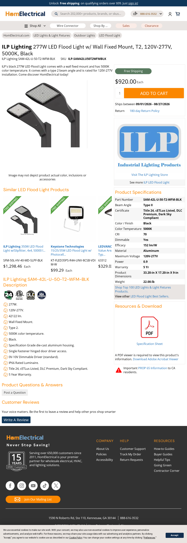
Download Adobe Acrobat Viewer (155, 359)
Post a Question (15, 393)
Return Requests (131, 460)
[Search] (56, 14)
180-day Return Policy (144, 111)
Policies (101, 454)
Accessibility (104, 460)
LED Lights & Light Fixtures (52, 35)
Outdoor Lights (84, 35)
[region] (57, 233)
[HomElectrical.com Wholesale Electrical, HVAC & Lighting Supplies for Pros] (25, 13)
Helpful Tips (162, 460)
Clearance (152, 26)
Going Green (162, 465)
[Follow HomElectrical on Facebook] (10, 485)
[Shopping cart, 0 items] (178, 14)
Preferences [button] (149, 537)
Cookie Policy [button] (75, 537)
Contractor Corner (167, 471)
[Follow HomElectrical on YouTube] (33, 485)
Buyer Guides (163, 454)
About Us (102, 449)
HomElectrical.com (16, 35)
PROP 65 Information (152, 368)
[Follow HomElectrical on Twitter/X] (55, 485)
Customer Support (133, 449)
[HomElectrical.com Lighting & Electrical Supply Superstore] (25, 438)
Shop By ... (101, 26)
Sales (126, 26)
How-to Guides (164, 449)
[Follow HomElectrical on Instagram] (21, 485)
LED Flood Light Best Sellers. (150, 296)
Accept (174, 535)
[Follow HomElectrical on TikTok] (44, 485)
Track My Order (130, 454)
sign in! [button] (133, 3)
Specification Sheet (150, 344)
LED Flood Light (109, 35)
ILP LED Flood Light (156, 182)
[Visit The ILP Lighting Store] (149, 146)
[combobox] (88, 14)
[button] (147, 13)
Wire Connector (68, 26)
